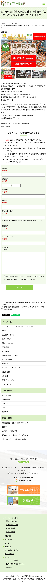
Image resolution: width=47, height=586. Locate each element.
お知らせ (5, 403)
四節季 (4, 427)
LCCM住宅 (5, 351)
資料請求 (5, 376)
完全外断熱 (6, 372)
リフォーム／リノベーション (12, 368)
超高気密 (5, 363)
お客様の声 (6, 399)
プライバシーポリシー (9, 380)
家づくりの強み (7, 343)
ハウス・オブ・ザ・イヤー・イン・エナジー (17, 326)
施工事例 (5, 412)
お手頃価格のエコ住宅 (9, 355)
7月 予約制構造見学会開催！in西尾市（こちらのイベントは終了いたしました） (24, 303)
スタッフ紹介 (6, 339)
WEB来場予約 (7, 359)
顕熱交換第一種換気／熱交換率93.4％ (15, 423)
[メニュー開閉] (44, 4)
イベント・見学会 (12, 560)
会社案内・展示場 (8, 335)
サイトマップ (6, 384)
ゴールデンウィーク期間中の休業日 (14, 439)
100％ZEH (5, 347)
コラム (4, 408)
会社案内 (8, 546)
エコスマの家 (10, 532)
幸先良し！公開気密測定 (10, 431)
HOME (3, 23)
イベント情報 (13, 23)
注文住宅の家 (10, 528)
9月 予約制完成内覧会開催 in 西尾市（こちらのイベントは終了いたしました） (22, 308)
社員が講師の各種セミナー (15, 564)
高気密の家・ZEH (12, 525)
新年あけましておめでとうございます (15, 435)
